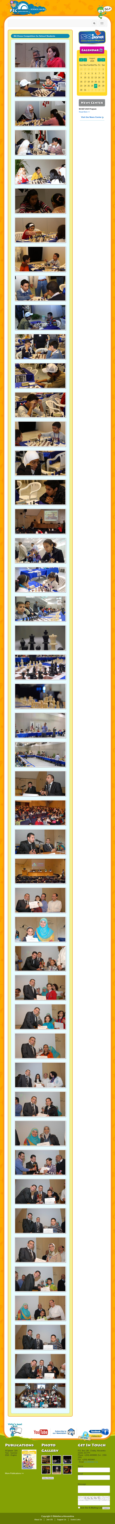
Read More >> (84, 112)
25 (89, 86)
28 (99, 86)
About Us (38, 1520)
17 (85, 82)
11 (89, 77)
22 (103, 82)
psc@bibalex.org (91, 1462)
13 (96, 77)
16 (81, 82)
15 (103, 77)
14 (99, 77)
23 (81, 86)
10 (85, 77)
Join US (49, 1520)
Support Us (61, 1520)
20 (96, 82)
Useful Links (76, 1520)
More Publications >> (14, 1473)
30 (81, 90)
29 (103, 86)
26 (92, 86)
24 (85, 86)
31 (85, 90)
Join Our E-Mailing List (91, 1508)
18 (89, 82)
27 (96, 86)
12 (92, 77)
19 (92, 82)
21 (99, 82)
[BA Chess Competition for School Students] (40, 113)
